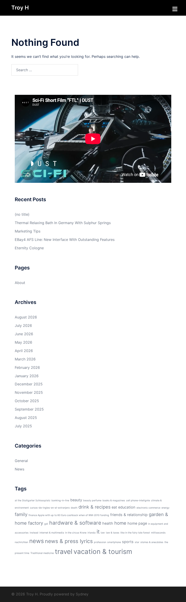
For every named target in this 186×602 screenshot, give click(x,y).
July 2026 (23, 325)
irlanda (91, 532)
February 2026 (27, 367)
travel (63, 552)
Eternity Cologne (29, 248)
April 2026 (24, 350)
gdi (46, 523)
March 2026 (25, 359)
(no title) (22, 214)
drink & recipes (94, 507)
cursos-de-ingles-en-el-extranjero (50, 507)
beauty (76, 500)
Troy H (20, 7)
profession (100, 542)
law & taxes (112, 532)
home (120, 523)
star (137, 542)
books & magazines (114, 500)
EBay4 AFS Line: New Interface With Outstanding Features (65, 239)
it (98, 532)
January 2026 (27, 376)
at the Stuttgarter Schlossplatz (32, 500)
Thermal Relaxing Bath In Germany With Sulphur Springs (63, 222)
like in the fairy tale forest (135, 532)
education (126, 507)
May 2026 (23, 342)
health (107, 523)
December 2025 (29, 384)
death (74, 507)
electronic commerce (148, 507)
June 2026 (24, 334)
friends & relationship (129, 514)
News (19, 469)
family (21, 514)
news (36, 540)
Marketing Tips (27, 231)
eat (114, 507)
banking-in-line (60, 500)
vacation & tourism (102, 552)
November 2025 (29, 392)
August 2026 (26, 317)
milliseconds (158, 532)
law (103, 532)
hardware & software (75, 523)
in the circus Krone (75, 532)
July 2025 (23, 426)
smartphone (114, 542)
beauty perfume (92, 500)
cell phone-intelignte (138, 500)
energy (165, 507)
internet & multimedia (51, 532)
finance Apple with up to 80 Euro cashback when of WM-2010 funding (69, 515)
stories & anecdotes (151, 542)
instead (34, 532)
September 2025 (29, 409)
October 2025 (27, 401)
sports (128, 541)
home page (137, 523)
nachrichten (21, 542)
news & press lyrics (69, 541)
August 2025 (26, 417)
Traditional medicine (42, 553)
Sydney (82, 594)
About (20, 282)
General (21, 460)
